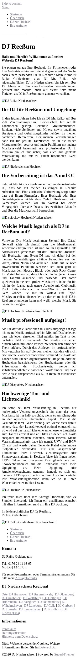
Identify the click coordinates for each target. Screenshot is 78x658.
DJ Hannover (18, 594)
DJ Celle (49, 605)
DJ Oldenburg (64, 594)
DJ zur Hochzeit (20, 21)
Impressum (9, 629)
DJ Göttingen (52, 598)
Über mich (17, 18)
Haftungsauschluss (14, 633)
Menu (5, 7)
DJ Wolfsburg (32, 598)
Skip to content (11, 3)
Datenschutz (47, 647)
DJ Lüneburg (33, 605)
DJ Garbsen (65, 605)
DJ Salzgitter (27, 602)
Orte (4, 594)
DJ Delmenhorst (48, 602)
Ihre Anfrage (18, 25)
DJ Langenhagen (30, 609)
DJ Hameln (9, 609)
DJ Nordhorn (52, 609)
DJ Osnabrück (11, 598)
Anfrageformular (26, 578)
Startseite (16, 14)
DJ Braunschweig (41, 594)
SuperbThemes (64, 654)
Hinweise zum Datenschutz (20, 636)
